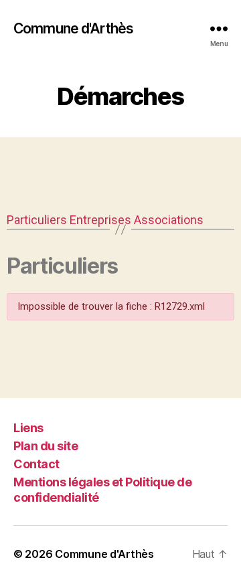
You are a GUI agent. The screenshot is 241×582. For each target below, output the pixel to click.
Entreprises (100, 220)
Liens (28, 428)
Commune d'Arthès (73, 28)
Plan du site (45, 446)
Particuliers (37, 220)
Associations (169, 220)
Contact (36, 464)
